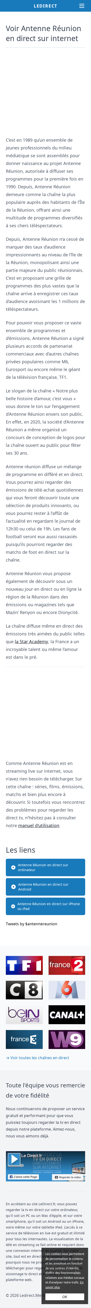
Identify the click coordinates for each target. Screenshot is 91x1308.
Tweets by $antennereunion (31, 924)
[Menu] (81, 6)
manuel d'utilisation (38, 825)
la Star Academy (31, 641)
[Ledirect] (45, 1166)
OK (64, 1296)
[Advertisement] (45, 90)
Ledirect (45, 6)
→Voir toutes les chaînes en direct (37, 1057)
